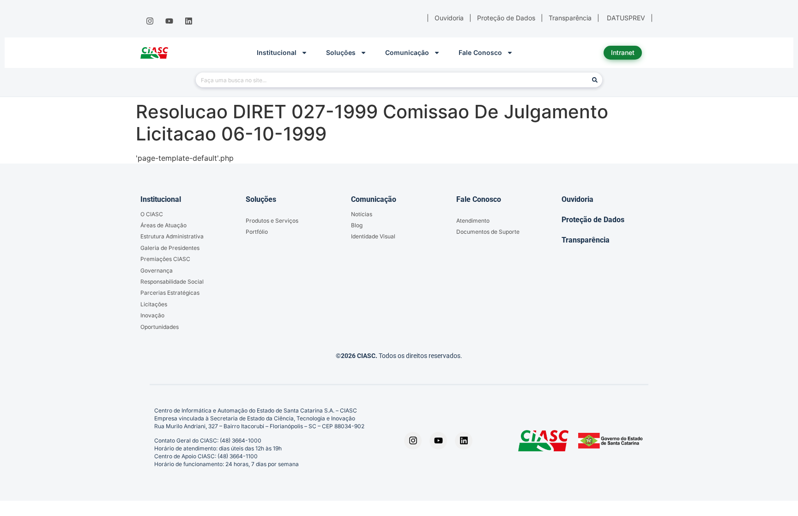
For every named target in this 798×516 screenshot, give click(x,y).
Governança (156, 270)
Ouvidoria (577, 199)
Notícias (361, 214)
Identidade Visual (373, 236)
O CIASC (151, 214)
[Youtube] (169, 21)
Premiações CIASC (165, 258)
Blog (357, 225)
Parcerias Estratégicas (170, 292)
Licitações (153, 304)
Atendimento (473, 220)
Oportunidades (159, 326)
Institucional (276, 52)
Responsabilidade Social (172, 281)
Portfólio (257, 231)
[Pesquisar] (594, 80)
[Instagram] (149, 21)
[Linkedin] (188, 21)
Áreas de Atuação (163, 225)
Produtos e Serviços (272, 220)
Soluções (341, 52)
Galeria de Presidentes (170, 247)
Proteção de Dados (593, 219)
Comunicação (407, 52)
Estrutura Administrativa (172, 236)
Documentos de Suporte (488, 231)
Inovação (152, 315)
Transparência (586, 240)
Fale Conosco (480, 52)
